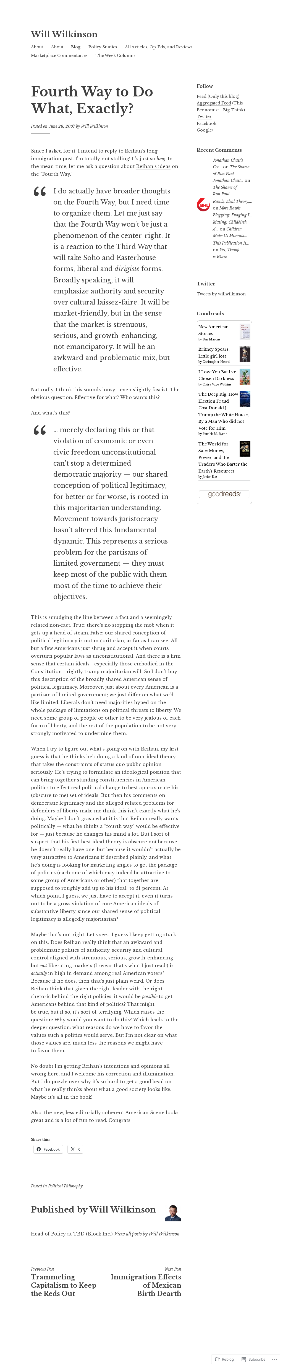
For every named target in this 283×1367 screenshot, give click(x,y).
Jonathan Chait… (228, 180)
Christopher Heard (216, 362)
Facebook (206, 123)
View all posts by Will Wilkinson (147, 1234)
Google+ (205, 130)
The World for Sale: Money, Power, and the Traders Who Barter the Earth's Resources (222, 458)
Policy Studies (102, 46)
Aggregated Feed (214, 103)
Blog (75, 46)
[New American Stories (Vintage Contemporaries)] (245, 338)
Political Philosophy (65, 1186)
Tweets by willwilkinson (221, 294)
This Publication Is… (231, 243)
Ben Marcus (211, 339)
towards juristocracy (124, 519)
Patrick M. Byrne (215, 434)
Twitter (204, 116)
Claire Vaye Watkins (217, 384)
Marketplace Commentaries (59, 55)
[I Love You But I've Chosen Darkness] (245, 383)
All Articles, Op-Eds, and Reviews (159, 46)
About (37, 46)
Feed (201, 96)
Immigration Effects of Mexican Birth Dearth (146, 1282)
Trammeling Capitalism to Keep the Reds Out (63, 1282)
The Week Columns (115, 55)
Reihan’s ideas (153, 166)
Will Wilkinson (64, 35)
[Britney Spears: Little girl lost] (245, 360)
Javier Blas (210, 477)
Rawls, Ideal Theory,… (232, 201)
